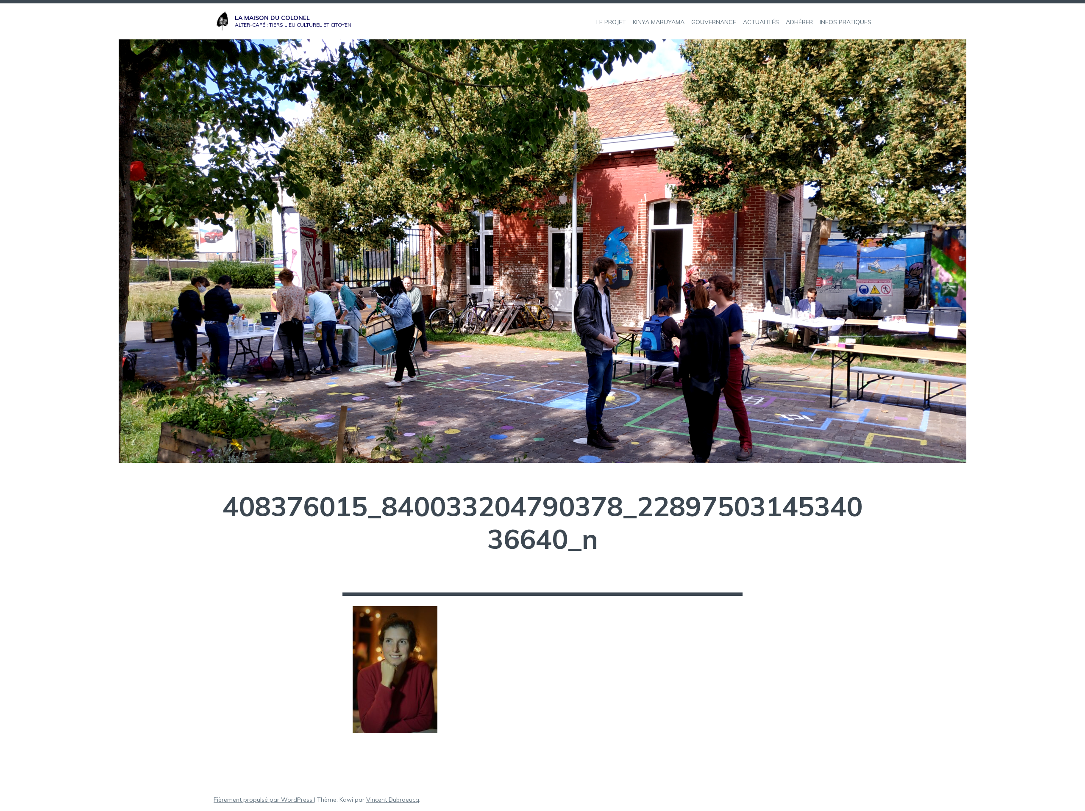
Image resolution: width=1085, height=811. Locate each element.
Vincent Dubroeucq (392, 799)
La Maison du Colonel (272, 18)
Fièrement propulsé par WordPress (264, 799)
